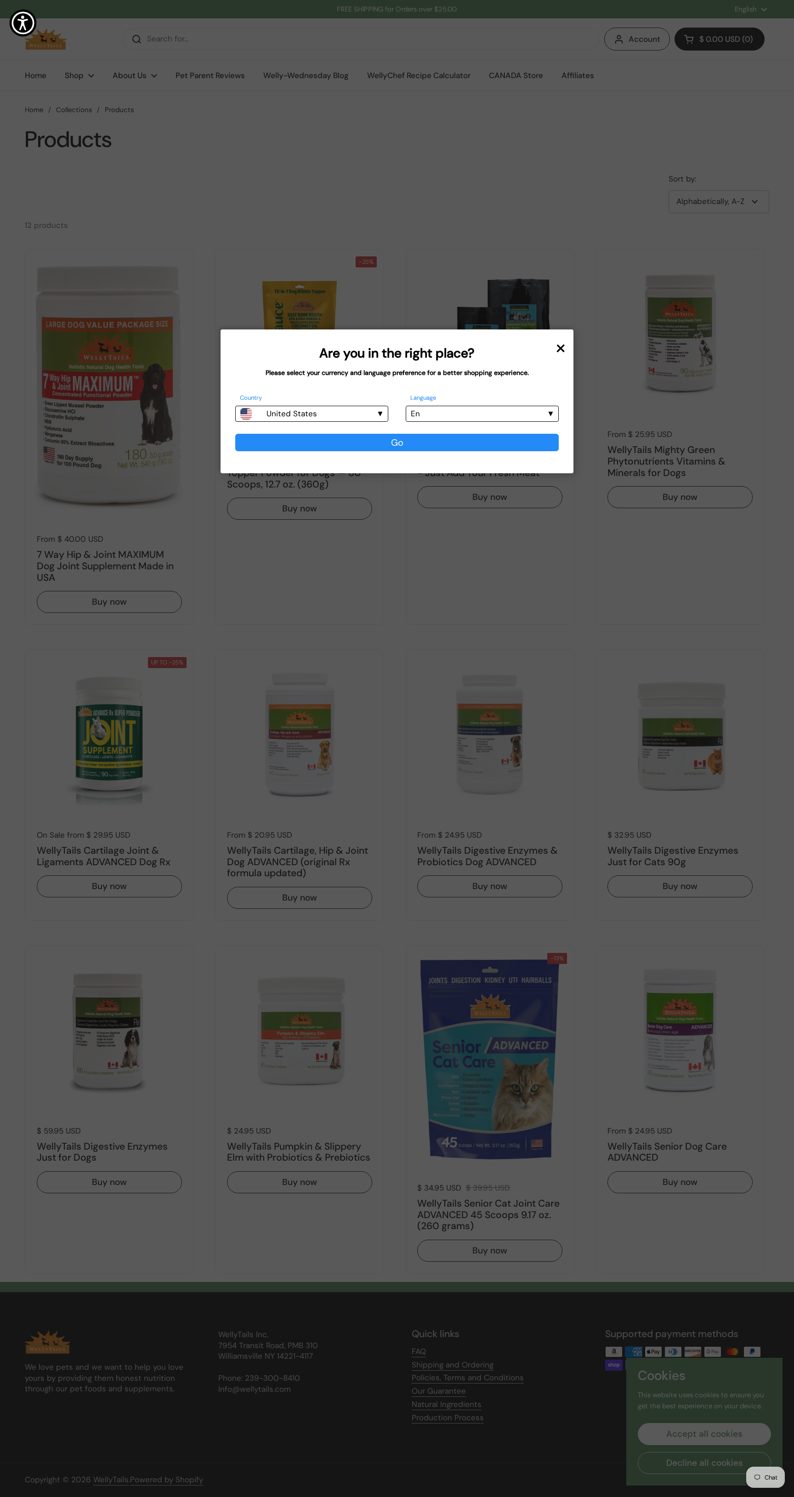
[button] (23, 23)
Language (423, 398)
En (415, 413)
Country (251, 398)
